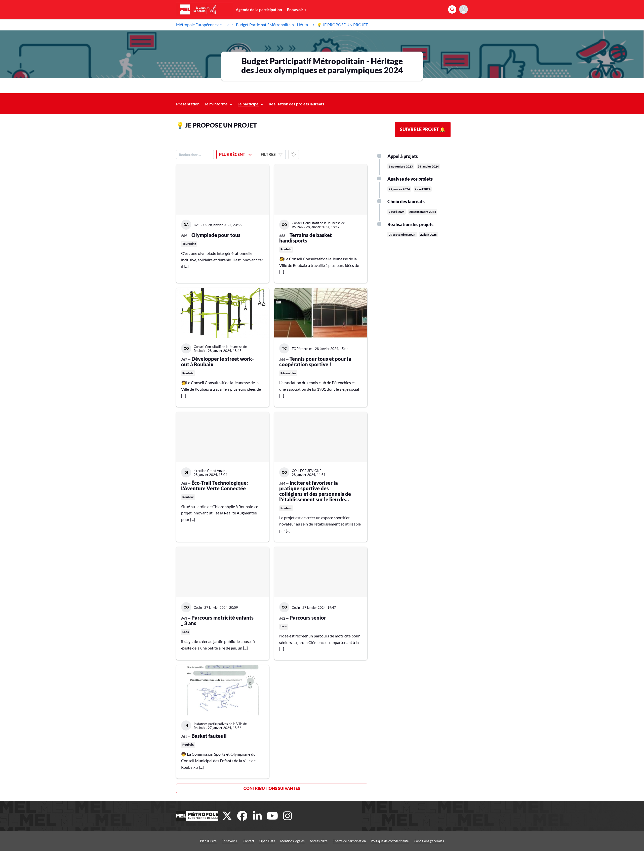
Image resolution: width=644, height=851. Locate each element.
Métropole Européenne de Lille (202, 24)
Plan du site (208, 841)
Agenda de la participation (259, 9)
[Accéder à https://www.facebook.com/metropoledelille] (242, 816)
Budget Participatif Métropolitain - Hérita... (273, 24)
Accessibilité (319, 841)
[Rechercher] (452, 9)
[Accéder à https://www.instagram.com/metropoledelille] (287, 816)
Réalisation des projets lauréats (296, 103)
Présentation (187, 103)
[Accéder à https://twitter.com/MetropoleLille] (227, 816)
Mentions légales (292, 841)
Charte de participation (349, 841)
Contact (248, 841)
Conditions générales (429, 841)
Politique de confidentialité (390, 841)
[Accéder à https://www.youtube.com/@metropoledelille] (272, 816)
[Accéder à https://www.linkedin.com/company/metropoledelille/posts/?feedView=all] (257, 816)
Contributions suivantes (272, 788)
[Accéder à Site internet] (197, 816)
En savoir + (296, 9)
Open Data (267, 841)
